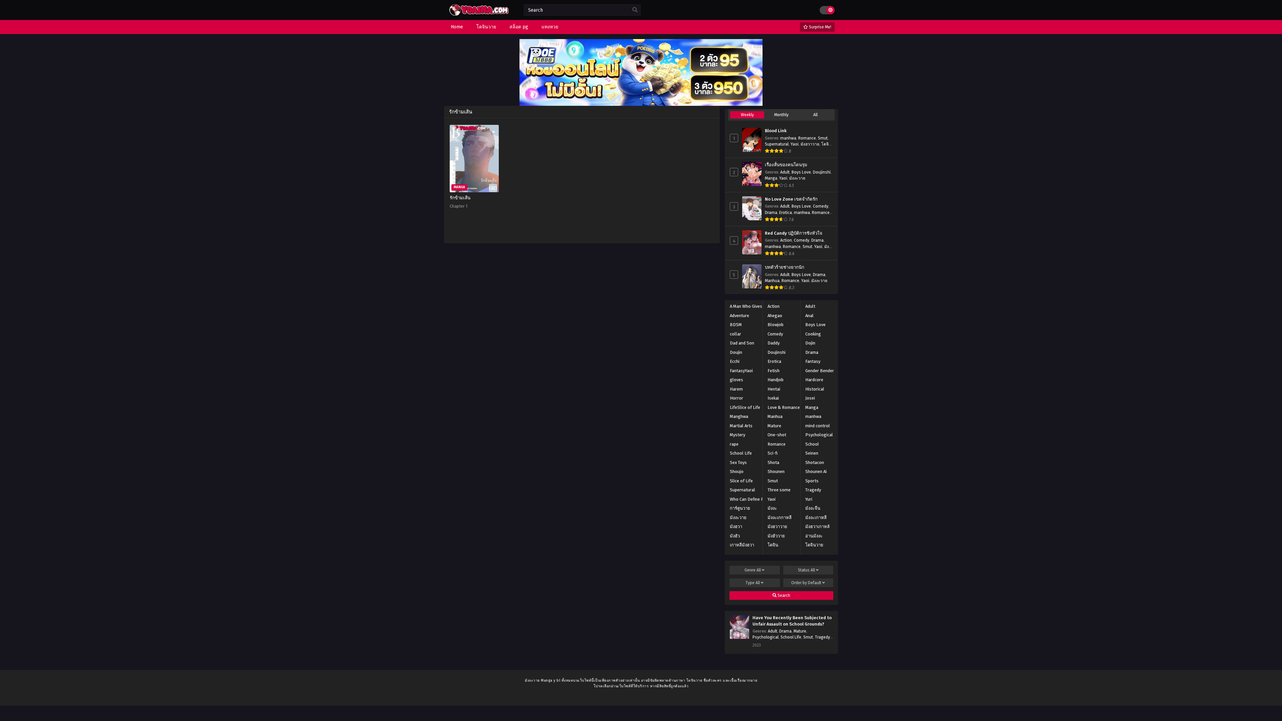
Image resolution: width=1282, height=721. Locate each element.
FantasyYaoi (741, 370)
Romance (807, 138)
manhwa (788, 138)
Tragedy (813, 489)
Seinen (811, 453)
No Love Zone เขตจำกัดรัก (791, 199)
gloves (736, 379)
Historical (814, 389)
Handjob (776, 379)
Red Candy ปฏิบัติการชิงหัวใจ (793, 233)
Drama (771, 212)
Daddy (774, 342)
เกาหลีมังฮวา (742, 544)
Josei (810, 398)
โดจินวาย (814, 544)
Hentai (774, 389)
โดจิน (773, 544)
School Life (741, 453)
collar (735, 333)
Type (752, 582)
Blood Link (776, 131)
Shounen (776, 471)
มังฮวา (736, 526)
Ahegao (775, 315)
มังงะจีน (812, 508)
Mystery (737, 434)
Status (806, 570)
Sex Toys (738, 462)
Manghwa (739, 416)
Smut (823, 138)
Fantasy (812, 361)
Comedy (820, 206)
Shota (773, 462)
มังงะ (772, 508)
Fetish (774, 370)
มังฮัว (735, 535)
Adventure (739, 315)
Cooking (813, 333)
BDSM (736, 324)
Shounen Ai (816, 471)
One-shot (777, 434)
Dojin (810, 342)
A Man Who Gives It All (751, 306)
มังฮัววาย (776, 535)
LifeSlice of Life (745, 407)
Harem (736, 389)
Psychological (819, 434)
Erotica (785, 212)
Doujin (736, 352)
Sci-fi (773, 453)
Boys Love (801, 172)
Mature (774, 425)
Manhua (772, 280)
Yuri (808, 499)
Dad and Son (742, 342)
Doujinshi (822, 172)
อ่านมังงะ (814, 535)
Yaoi (795, 144)
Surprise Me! (819, 27)
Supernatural (777, 144)
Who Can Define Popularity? (757, 499)
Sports (812, 480)
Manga (771, 178)
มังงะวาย (797, 178)
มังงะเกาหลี (816, 517)
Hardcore (814, 379)
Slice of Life (741, 480)
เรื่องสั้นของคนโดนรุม (786, 165)
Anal (809, 315)
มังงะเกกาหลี (780, 517)
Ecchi (734, 361)
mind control (817, 425)
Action (786, 240)
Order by (806, 582)
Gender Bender (819, 370)
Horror (736, 398)
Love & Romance (784, 407)
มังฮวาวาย (810, 144)
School (812, 444)
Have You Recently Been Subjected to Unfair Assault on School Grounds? (792, 621)
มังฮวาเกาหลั (817, 526)
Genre (752, 570)
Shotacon (814, 462)
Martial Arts (741, 425)
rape (734, 444)
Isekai (773, 398)
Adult (785, 172)
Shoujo (736, 471)
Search (783, 595)
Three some (779, 489)
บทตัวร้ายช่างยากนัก (784, 267)
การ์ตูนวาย (740, 508)
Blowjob (776, 324)
